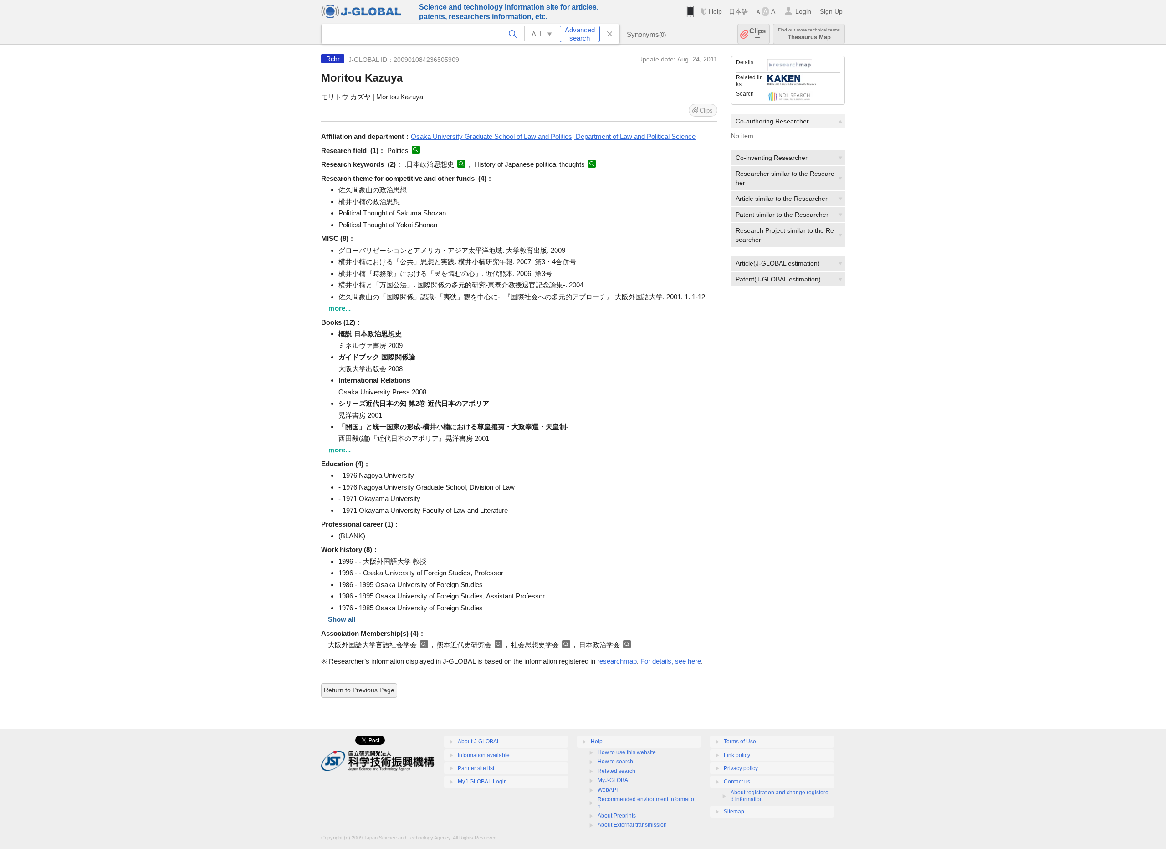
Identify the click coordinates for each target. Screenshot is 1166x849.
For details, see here (670, 661)
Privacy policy (741, 768)
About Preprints (617, 816)
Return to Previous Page (359, 690)
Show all (341, 619)
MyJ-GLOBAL (614, 780)
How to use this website (627, 752)
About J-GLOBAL (479, 741)
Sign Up (831, 11)
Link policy (737, 755)
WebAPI (608, 790)
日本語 (738, 11)
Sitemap (734, 811)
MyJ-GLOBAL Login (482, 781)
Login (803, 11)
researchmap (617, 661)
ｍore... (339, 308)
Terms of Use (740, 741)
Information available (484, 755)
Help (715, 11)
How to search (615, 761)
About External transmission (632, 825)
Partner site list (476, 768)
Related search (616, 771)
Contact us (737, 781)
